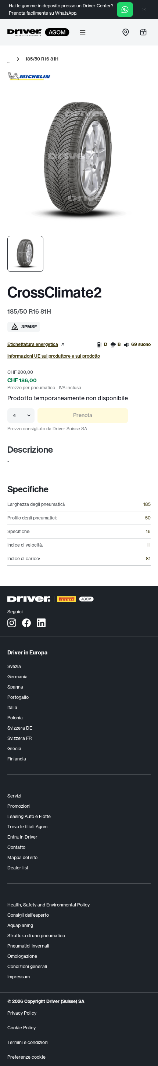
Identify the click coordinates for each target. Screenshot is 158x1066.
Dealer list (17, 867)
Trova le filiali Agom (27, 826)
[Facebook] (26, 622)
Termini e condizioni (28, 1042)
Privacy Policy (21, 1013)
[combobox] (13, 415)
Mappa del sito (22, 857)
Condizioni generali (27, 966)
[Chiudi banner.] (144, 9)
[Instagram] (11, 622)
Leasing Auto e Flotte (29, 816)
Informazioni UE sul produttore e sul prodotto (53, 356)
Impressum (18, 976)
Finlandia (16, 759)
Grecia (14, 748)
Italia (12, 707)
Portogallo (18, 697)
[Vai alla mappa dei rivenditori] (125, 32)
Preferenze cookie (26, 1057)
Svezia (14, 666)
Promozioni (18, 806)
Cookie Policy (21, 1027)
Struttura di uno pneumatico (36, 935)
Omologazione (22, 956)
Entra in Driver (22, 837)
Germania (17, 676)
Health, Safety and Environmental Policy (48, 905)
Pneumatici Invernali (28, 946)
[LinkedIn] (41, 622)
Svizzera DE (19, 728)
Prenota (82, 415)
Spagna (15, 687)
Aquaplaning (20, 925)
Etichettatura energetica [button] (32, 344)
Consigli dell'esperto (28, 915)
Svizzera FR (19, 738)
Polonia (15, 717)
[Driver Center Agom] (24, 32)
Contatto (16, 847)
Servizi (14, 796)
